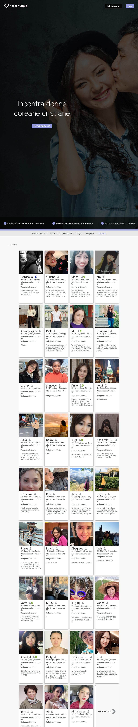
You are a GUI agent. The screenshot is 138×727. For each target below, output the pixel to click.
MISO (49, 602)
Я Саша (23, 345)
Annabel (26, 657)
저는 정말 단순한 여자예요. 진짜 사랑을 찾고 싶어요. (106, 618)
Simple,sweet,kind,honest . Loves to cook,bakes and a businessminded (30, 618)
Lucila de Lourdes (79, 657)
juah (99, 548)
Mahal (75, 277)
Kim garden (78, 711)
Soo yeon (102, 331)
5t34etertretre (102, 399)
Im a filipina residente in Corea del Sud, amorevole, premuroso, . (30, 510)
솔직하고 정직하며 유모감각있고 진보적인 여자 (81, 455)
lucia (24, 439)
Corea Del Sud (66, 233)
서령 (74, 440)
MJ (73, 331)
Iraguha (101, 494)
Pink (49, 331)
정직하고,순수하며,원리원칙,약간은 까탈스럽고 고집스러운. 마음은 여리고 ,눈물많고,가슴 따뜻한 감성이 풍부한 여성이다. (56, 674)
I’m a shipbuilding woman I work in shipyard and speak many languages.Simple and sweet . (107, 348)
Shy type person (52, 562)
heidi (100, 385)
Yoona (100, 602)
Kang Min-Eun (105, 439)
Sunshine (26, 494)
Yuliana (50, 277)
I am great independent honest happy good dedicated (79, 673)
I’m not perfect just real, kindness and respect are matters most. (30, 292)
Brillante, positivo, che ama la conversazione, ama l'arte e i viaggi (30, 673)
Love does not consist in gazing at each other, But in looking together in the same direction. (107, 674)
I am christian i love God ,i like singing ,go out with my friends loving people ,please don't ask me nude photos (107, 511)
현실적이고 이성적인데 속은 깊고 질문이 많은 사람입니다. (81, 619)
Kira (48, 494)
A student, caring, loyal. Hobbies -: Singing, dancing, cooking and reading (107, 455)
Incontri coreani (38, 233)
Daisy (49, 439)
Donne (52, 233)
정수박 (25, 711)
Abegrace (77, 548)
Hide (47, 454)
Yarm (24, 602)
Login (130, 6)
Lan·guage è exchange (105, 560)
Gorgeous (27, 277)
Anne (74, 385)
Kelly (49, 657)
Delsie (50, 548)
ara (99, 277)
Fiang (24, 548)
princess (51, 385)
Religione (90, 233)
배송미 (75, 603)
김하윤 (25, 385)
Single (79, 233)
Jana (74, 494)
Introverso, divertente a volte (81, 562)
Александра (29, 331)
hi (46, 617)
